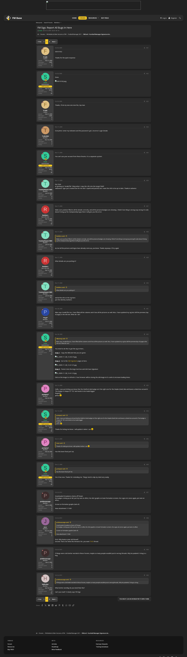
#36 (147, 464)
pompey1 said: (61, 415)
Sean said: (59, 443)
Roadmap (55, 647)
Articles (54, 644)
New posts (39, 22)
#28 (147, 232)
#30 (147, 283)
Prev (39, 42)
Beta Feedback (57, 649)
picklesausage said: (62, 522)
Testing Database (102, 647)
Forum (10, 644)
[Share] (144, 48)
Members (57, 22)
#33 (147, 385)
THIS (91, 541)
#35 (147, 439)
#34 (147, 411)
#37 (147, 492)
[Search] (180, 17)
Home (74, 18)
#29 (147, 257)
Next (53, 42)
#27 (147, 206)
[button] (98, 17)
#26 (147, 180)
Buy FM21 (11, 649)
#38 (147, 518)
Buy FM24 (105, 18)
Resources (93, 18)
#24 (147, 127)
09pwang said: (61, 338)
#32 (147, 334)
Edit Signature (72, 361)
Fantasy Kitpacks (102, 644)
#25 (147, 152)
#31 (147, 309)
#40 (147, 575)
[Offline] (42, 48)
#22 (147, 73)
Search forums (48, 22)
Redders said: (60, 236)
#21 (147, 48)
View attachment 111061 (63, 508)
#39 (147, 549)
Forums (82, 18)
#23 (147, 101)
